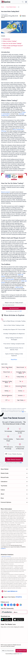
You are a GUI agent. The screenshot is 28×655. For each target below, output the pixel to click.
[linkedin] (14, 605)
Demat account (5, 192)
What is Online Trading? (10, 41)
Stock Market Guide (11, 7)
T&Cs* (21, 653)
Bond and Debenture (7, 395)
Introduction (6, 39)
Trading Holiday (20, 376)
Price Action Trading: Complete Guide (14, 343)
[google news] (20, 605)
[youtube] (17, 605)
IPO (7, 376)
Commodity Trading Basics (21, 372)
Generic (7, 386)
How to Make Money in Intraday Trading (14, 321)
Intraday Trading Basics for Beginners (14, 333)
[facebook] (11, 605)
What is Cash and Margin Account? (13, 45)
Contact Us (3, 548)
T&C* (21, 311)
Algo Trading (20, 400)
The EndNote (6, 48)
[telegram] (2, 605)
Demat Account (20, 367)
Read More (14, 359)
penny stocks (19, 287)
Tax (20, 381)
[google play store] (6, 620)
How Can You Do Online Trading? (12, 43)
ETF (7, 400)
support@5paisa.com (12, 591)
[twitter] (8, 605)
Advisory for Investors (6, 556)
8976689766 (19, 597)
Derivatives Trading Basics (7, 382)
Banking (7, 390)
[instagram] (5, 605)
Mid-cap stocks (9, 279)
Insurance (20, 395)
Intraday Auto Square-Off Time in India (14, 329)
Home (2, 7)
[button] (18, 7)
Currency (20, 390)
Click (23, 411)
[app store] (18, 620)
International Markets (21, 386)
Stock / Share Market (7, 367)
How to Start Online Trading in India (14, 325)
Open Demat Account (14, 308)
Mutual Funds (6, 372)
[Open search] (23, 2)
